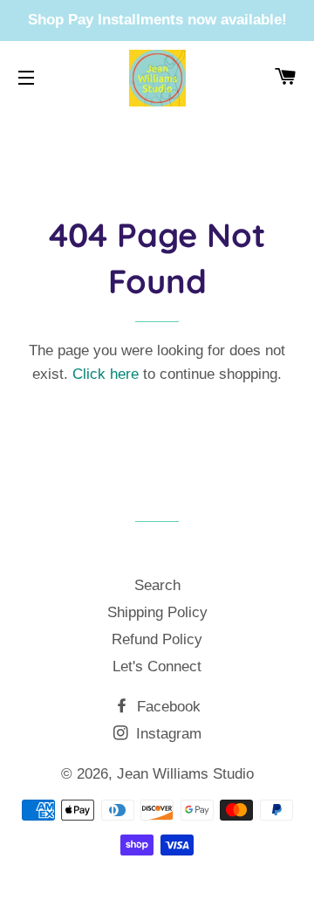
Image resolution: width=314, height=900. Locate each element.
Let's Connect (157, 666)
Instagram (166, 733)
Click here (105, 374)
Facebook (167, 706)
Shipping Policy (157, 612)
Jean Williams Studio (185, 774)
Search (157, 585)
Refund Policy (157, 639)
